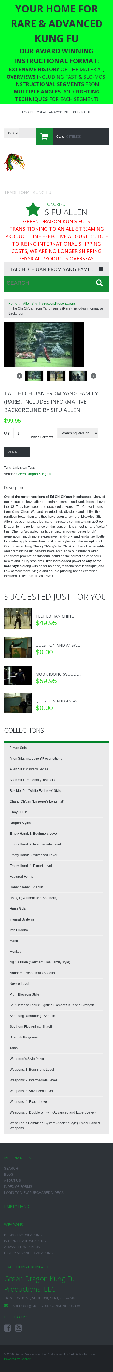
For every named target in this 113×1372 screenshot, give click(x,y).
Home (12, 303)
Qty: (7, 433)
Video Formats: (43, 437)
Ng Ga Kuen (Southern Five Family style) (40, 962)
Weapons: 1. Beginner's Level (32, 1069)
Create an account (53, 112)
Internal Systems (22, 919)
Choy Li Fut (18, 812)
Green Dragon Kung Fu (33, 474)
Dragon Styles (20, 823)
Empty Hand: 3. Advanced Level (33, 855)
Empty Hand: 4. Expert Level (31, 866)
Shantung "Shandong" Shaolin (32, 1016)
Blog (8, 1175)
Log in (27, 112)
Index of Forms (18, 1187)
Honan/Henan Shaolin (26, 887)
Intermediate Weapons (25, 1241)
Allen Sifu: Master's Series (29, 769)
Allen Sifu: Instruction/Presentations (49, 303)
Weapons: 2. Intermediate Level (33, 1080)
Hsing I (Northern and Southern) (33, 898)
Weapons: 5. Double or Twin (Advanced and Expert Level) (53, 1112)
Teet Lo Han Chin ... (55, 616)
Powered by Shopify (17, 1358)
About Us (12, 1181)
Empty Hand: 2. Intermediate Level (35, 844)
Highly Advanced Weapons (28, 1253)
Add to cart (17, 452)
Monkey (15, 952)
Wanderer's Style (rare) (27, 1059)
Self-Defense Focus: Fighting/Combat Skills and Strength (52, 1005)
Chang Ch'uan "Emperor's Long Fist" (37, 801)
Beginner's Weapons (23, 1235)
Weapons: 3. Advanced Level (31, 1091)
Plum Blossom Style (24, 994)
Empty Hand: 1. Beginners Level (34, 834)
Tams (14, 1048)
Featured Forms (21, 876)
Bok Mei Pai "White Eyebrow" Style (35, 791)
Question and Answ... (58, 645)
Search (11, 1168)
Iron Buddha (19, 930)
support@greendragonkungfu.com (46, 1306)
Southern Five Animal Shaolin (32, 1027)
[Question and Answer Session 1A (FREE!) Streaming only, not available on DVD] (18, 647)
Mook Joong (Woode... (58, 674)
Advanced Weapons (22, 1247)
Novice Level (19, 984)
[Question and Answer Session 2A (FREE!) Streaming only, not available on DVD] (18, 703)
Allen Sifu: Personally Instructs (32, 780)
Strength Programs (24, 1037)
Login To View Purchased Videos (34, 1193)
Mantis (14, 941)
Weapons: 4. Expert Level (29, 1102)
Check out (82, 112)
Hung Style (18, 909)
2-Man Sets (18, 748)
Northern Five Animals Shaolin (32, 973)
